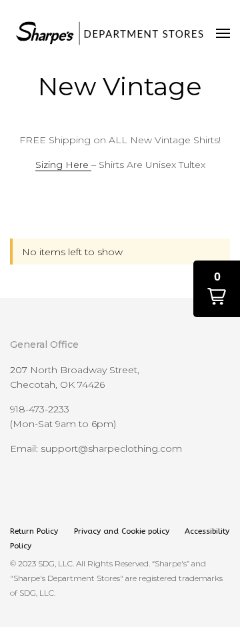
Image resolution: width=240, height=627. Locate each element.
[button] (216, 289)
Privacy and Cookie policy (121, 531)
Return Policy (35, 531)
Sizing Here (63, 165)
